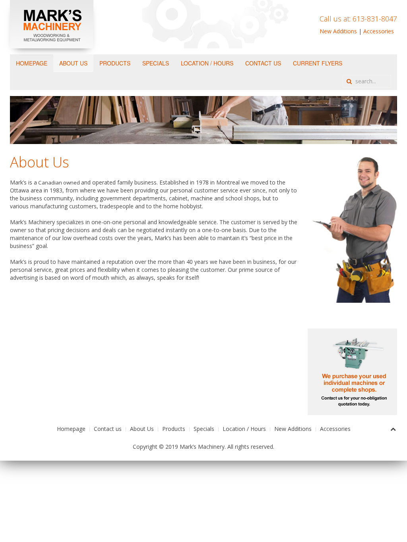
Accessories (378, 31)
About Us (73, 63)
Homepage (31, 63)
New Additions (338, 31)
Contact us (263, 63)
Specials (155, 63)
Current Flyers (317, 63)
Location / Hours (207, 63)
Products (114, 63)
